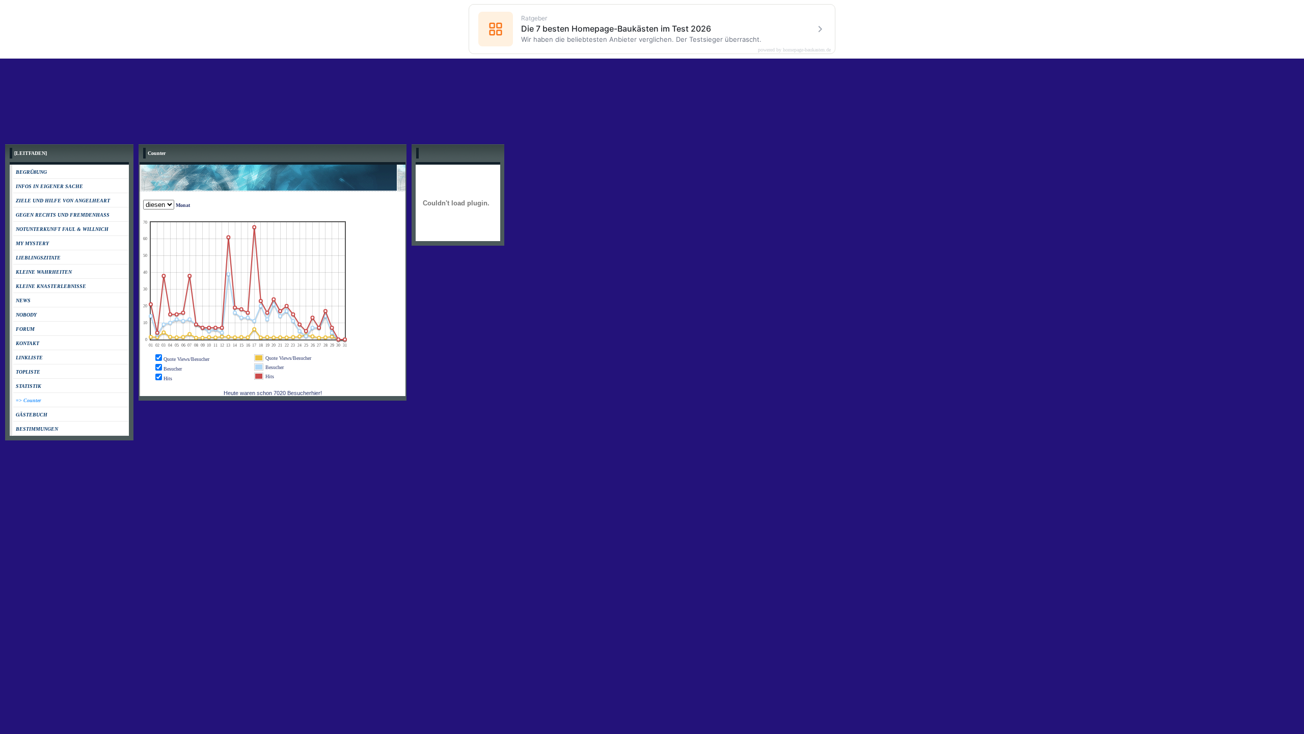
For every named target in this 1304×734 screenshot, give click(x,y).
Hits (168, 378)
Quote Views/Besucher (186, 359)
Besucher (173, 369)
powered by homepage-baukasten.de (794, 50)
